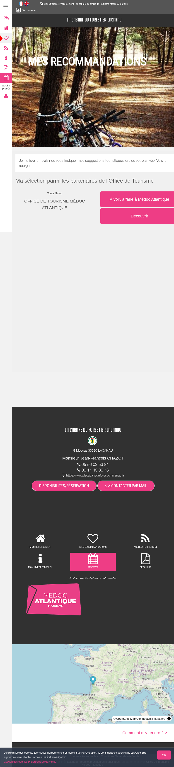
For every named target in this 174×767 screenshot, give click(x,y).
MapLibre (159, 718)
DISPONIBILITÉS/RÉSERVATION (64, 485)
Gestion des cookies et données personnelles (30, 761)
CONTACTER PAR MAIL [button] (128, 485)
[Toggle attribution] (169, 718)
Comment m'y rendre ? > (144, 733)
